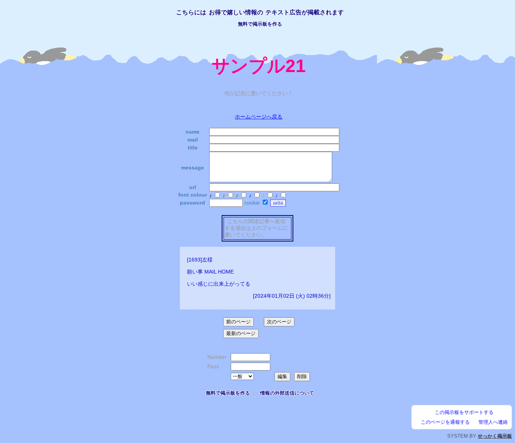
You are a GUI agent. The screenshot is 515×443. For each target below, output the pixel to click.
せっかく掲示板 (495, 436)
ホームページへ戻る (258, 117)
